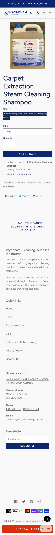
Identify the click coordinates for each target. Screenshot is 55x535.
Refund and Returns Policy (21, 342)
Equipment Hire (15, 325)
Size (5, 125)
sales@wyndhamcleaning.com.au (24, 419)
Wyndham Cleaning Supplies (26, 521)
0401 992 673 (31, 408)
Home (9, 308)
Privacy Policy (14, 350)
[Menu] (50, 12)
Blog (8, 333)
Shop (9, 317)
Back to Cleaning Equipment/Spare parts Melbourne (27, 227)
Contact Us (12, 359)
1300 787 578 (13, 408)
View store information (19, 174)
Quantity (7, 138)
